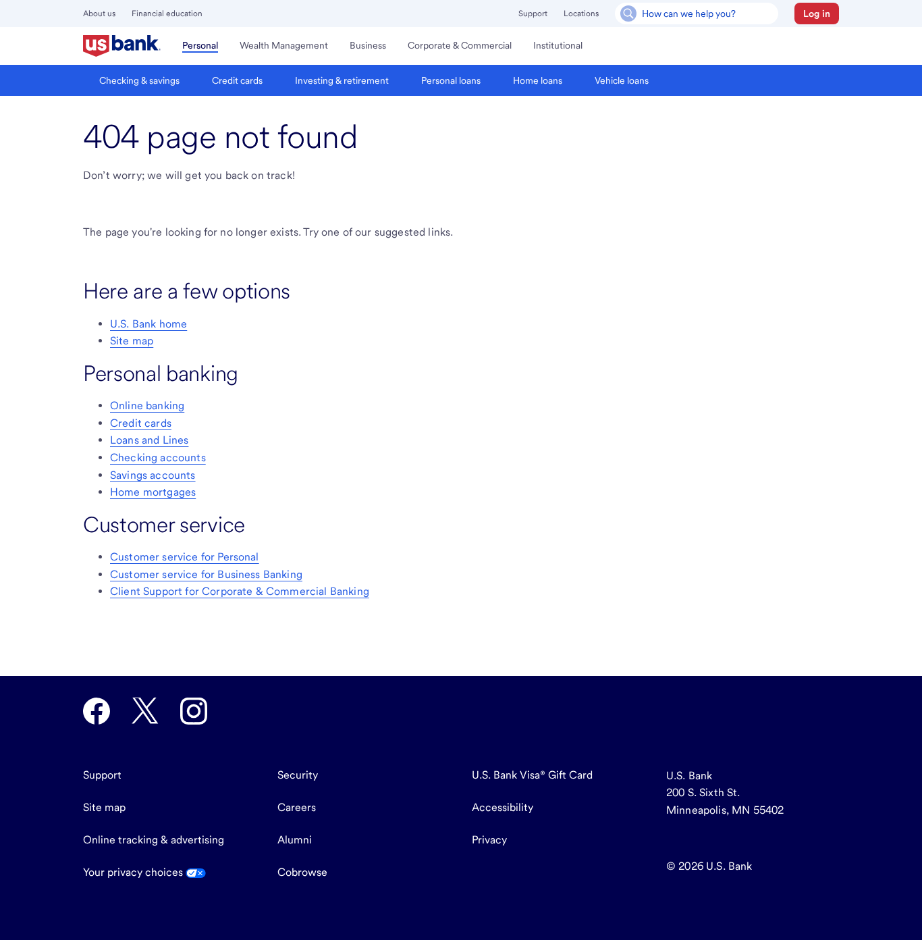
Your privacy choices (134, 872)
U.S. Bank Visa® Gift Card (532, 774)
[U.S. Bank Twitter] (145, 711)
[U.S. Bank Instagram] (193, 711)
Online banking (147, 405)
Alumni (294, 839)
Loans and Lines (149, 440)
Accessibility (502, 807)
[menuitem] (122, 46)
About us (99, 13)
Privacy (489, 839)
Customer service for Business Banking (206, 574)
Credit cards (140, 423)
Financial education (167, 13)
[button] (816, 13)
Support (532, 13)
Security (297, 774)
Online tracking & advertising (153, 839)
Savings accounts (153, 475)
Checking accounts (158, 457)
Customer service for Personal (184, 556)
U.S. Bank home (148, 323)
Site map (131, 340)
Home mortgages (153, 492)
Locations (581, 13)
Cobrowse (302, 872)
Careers (296, 807)
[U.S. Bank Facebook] (96, 711)
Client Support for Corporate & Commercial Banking (239, 591)
